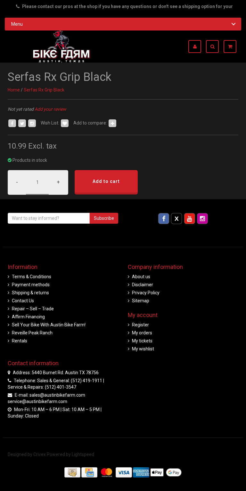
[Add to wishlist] (64, 122)
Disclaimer (142, 284)
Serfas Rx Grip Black (44, 89)
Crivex (39, 454)
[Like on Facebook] (12, 122)
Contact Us (23, 300)
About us (141, 276)
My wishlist (143, 348)
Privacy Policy (146, 292)
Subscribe (104, 218)
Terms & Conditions (31, 276)
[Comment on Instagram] (32, 122)
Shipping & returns (30, 292)
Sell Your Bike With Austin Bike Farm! (49, 324)
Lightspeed (83, 454)
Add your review (50, 109)
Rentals (19, 340)
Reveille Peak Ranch (32, 332)
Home (14, 89)
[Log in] (197, 46)
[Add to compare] (112, 122)
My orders (142, 332)
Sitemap (140, 300)
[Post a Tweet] (22, 122)
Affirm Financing (28, 316)
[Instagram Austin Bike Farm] (202, 218)
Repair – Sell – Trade (33, 308)
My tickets (142, 340)
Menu (17, 24)
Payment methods (31, 284)
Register (140, 324)
